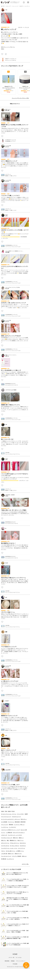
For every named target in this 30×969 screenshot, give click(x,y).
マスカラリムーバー (16, 816)
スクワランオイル (5, 845)
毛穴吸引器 (3, 858)
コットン (3, 832)
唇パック (22, 824)
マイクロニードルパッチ (6, 837)
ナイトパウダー (20, 814)
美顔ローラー (11, 853)
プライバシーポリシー (20, 961)
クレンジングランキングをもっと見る (20, 98)
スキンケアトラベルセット (19, 832)
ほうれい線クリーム (10, 851)
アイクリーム (11, 821)
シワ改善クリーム (20, 851)
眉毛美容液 (17, 821)
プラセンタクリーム (14, 843)
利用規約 (13, 961)
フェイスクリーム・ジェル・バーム (9, 848)
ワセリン (3, 851)
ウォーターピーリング (6, 856)
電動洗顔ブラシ (13, 840)
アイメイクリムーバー (6, 816)
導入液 (12, 811)
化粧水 (2, 811)
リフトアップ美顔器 (16, 856)
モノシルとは (18, 957)
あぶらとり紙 (24, 829)
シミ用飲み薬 (9, 832)
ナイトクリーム (21, 848)
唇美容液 (11, 824)
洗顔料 (26, 814)
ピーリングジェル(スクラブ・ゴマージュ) (10, 819)
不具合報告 (15, 963)
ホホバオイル (23, 843)
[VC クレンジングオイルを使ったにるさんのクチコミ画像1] (6, 18)
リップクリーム (4, 827)
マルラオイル (23, 845)
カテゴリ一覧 (11, 957)
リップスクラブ (12, 827)
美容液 (9, 811)
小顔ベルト (24, 856)
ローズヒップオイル (14, 845)
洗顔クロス (15, 837)
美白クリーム (20, 840)
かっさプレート (10, 858)
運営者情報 (7, 961)
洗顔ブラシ (3, 840)
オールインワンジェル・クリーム (8, 814)
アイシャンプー (4, 824)
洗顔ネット (21, 837)
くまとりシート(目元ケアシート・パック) (10, 829)
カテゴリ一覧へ (25, 864)
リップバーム (17, 824)
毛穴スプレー (24, 819)
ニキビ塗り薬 (4, 853)
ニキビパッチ (4, 835)
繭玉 (8, 840)
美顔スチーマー (18, 853)
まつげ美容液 (4, 821)
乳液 (6, 811)
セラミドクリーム (5, 843)
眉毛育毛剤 (22, 821)
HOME (15, 954)
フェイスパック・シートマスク (15, 835)
